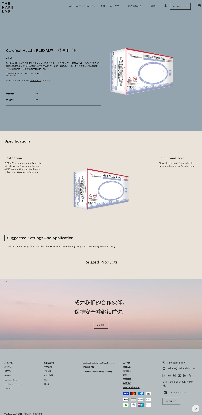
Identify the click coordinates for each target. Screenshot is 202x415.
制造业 (46, 384)
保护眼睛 (8, 376)
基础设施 (127, 367)
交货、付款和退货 (131, 387)
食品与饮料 (48, 375)
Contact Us (180, 6)
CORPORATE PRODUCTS (81, 6)
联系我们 (101, 325)
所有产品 (8, 367)
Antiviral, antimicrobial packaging (97, 371)
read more (11, 76)
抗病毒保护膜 (135, 6)
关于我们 (127, 363)
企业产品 (115, 6)
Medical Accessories (13, 384)
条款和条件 (37, 414)
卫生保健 (47, 371)
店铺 (102, 6)
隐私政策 (27, 414)
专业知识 (127, 371)
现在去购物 (49, 363)
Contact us (35, 80)
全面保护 (8, 371)
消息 (153, 6)
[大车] (199, 5)
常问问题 (127, 379)
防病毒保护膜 (88, 367)
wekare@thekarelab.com (180, 368)
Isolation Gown (10, 380)
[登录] (165, 6)
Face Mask (8, 388)
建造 (45, 380)
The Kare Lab (10, 414)
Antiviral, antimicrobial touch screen (98, 363)
